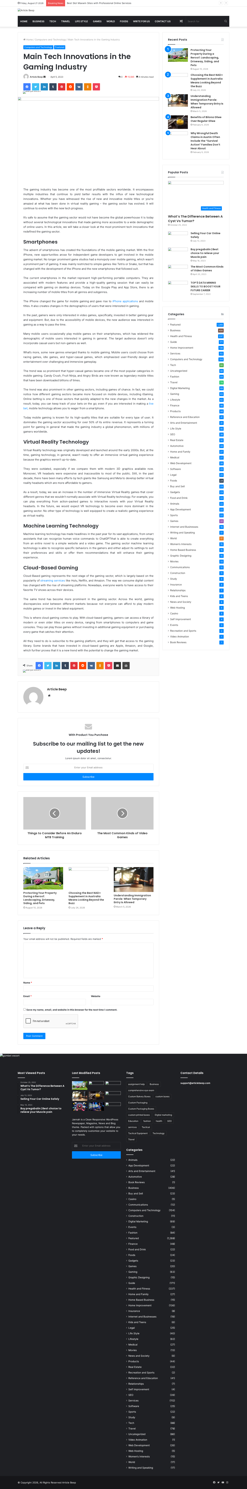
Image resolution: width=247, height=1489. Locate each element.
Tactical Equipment (138, 1133)
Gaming (174, 393)
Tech (52, 21)
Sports (174, 515)
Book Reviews (178, 642)
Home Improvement (181, 347)
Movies (174, 561)
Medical (174, 457)
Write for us (141, 21)
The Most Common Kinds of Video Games (207, 268)
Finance (174, 405)
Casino (174, 613)
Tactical (146, 1127)
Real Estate (176, 440)
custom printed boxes (139, 1115)
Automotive (177, 445)
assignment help (136, 1084)
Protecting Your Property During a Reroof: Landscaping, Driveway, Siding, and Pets (40, 898)
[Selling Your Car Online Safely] (178, 238)
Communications (180, 567)
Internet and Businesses (184, 526)
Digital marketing (163, 1115)
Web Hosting (177, 607)
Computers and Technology (50, 39)
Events (174, 625)
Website (95, 996)
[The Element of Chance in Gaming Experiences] (79, 1106)
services (132, 1127)
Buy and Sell (177, 486)
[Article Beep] (26, 10)
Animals (174, 503)
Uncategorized (178, 370)
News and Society (180, 601)
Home (23, 21)
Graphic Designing (180, 555)
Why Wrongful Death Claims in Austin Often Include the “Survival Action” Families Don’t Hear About (205, 140)
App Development (180, 509)
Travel (65, 21)
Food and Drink (179, 497)
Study (173, 578)
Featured (59, 47)
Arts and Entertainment (183, 422)
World (111, 21)
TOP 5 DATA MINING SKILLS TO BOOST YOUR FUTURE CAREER (205, 286)
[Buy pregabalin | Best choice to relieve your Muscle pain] (178, 254)
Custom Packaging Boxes (141, 1108)
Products (175, 411)
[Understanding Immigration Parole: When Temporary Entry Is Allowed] (134, 879)
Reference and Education (185, 417)
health (159, 1121)
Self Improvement (180, 619)
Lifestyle (175, 399)
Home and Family (180, 451)
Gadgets (175, 492)
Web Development (180, 463)
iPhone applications (125, 301)
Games (97, 21)
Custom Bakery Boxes (139, 1096)
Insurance (176, 584)
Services (175, 353)
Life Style (81, 21)
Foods (124, 21)
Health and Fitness (181, 336)
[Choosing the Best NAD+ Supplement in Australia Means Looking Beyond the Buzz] (88, 878)
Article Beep (36, 76)
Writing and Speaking (182, 532)
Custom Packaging (137, 1102)
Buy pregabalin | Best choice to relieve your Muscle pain (205, 253)
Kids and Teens (179, 596)
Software (175, 469)
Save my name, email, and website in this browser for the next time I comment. (71, 1009)
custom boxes (162, 1096)
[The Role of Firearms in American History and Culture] (113, 1106)
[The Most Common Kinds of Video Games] (178, 271)
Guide (173, 341)
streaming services (52, 580)
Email (27, 996)
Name (27, 982)
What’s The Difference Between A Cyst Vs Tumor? (195, 218)
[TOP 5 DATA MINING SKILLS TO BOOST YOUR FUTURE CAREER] (178, 287)
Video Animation (179, 636)
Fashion (174, 376)
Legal (173, 474)
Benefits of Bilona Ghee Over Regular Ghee (206, 119)
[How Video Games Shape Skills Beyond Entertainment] (96, 1106)
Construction (177, 573)
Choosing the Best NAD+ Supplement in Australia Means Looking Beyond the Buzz (86, 898)
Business (38, 21)
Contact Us (163, 21)
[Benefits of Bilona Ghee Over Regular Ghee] (178, 122)
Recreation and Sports (183, 630)
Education (133, 1121)
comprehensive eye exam (141, 1090)
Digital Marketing (180, 388)
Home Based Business (183, 549)
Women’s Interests (180, 544)
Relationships (178, 590)
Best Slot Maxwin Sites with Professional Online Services (99, 3)
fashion (147, 1121)
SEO (172, 434)
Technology (159, 1133)
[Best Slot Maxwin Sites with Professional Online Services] (113, 1085)
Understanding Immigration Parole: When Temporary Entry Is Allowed (132, 899)
